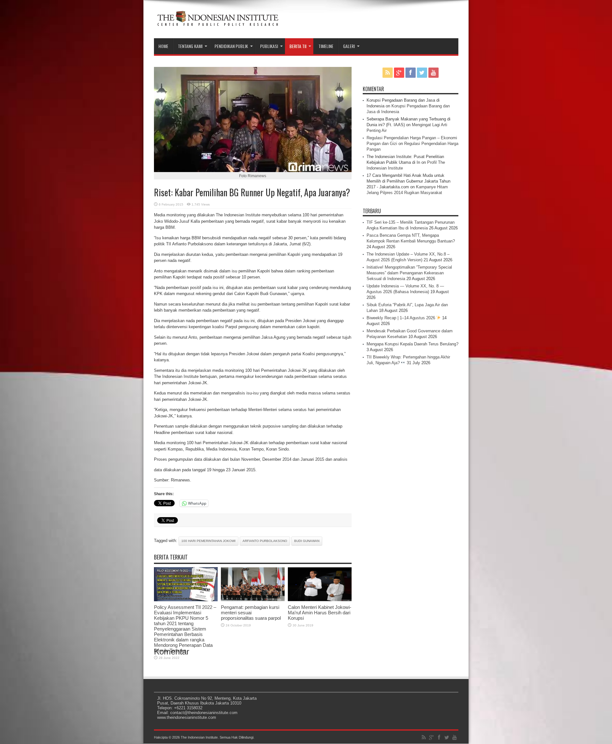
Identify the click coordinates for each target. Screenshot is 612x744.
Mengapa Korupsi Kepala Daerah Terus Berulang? (412, 344)
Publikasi (269, 46)
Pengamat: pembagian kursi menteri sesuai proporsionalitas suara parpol (251, 612)
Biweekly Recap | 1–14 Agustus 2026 (401, 317)
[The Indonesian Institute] (217, 22)
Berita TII (297, 46)
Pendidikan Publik (231, 46)
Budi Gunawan (306, 541)
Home (163, 46)
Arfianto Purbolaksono (265, 541)
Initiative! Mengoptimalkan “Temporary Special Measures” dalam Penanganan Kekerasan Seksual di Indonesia (409, 273)
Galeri (349, 46)
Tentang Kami (190, 46)
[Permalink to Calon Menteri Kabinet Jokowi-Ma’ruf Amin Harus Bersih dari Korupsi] (320, 599)
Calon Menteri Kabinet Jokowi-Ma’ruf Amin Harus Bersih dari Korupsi (319, 612)
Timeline (325, 46)
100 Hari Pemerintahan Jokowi (208, 541)
